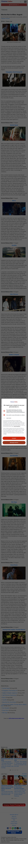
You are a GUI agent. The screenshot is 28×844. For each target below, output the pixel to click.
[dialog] (14, 422)
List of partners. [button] (17, 426)
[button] (14, 418)
